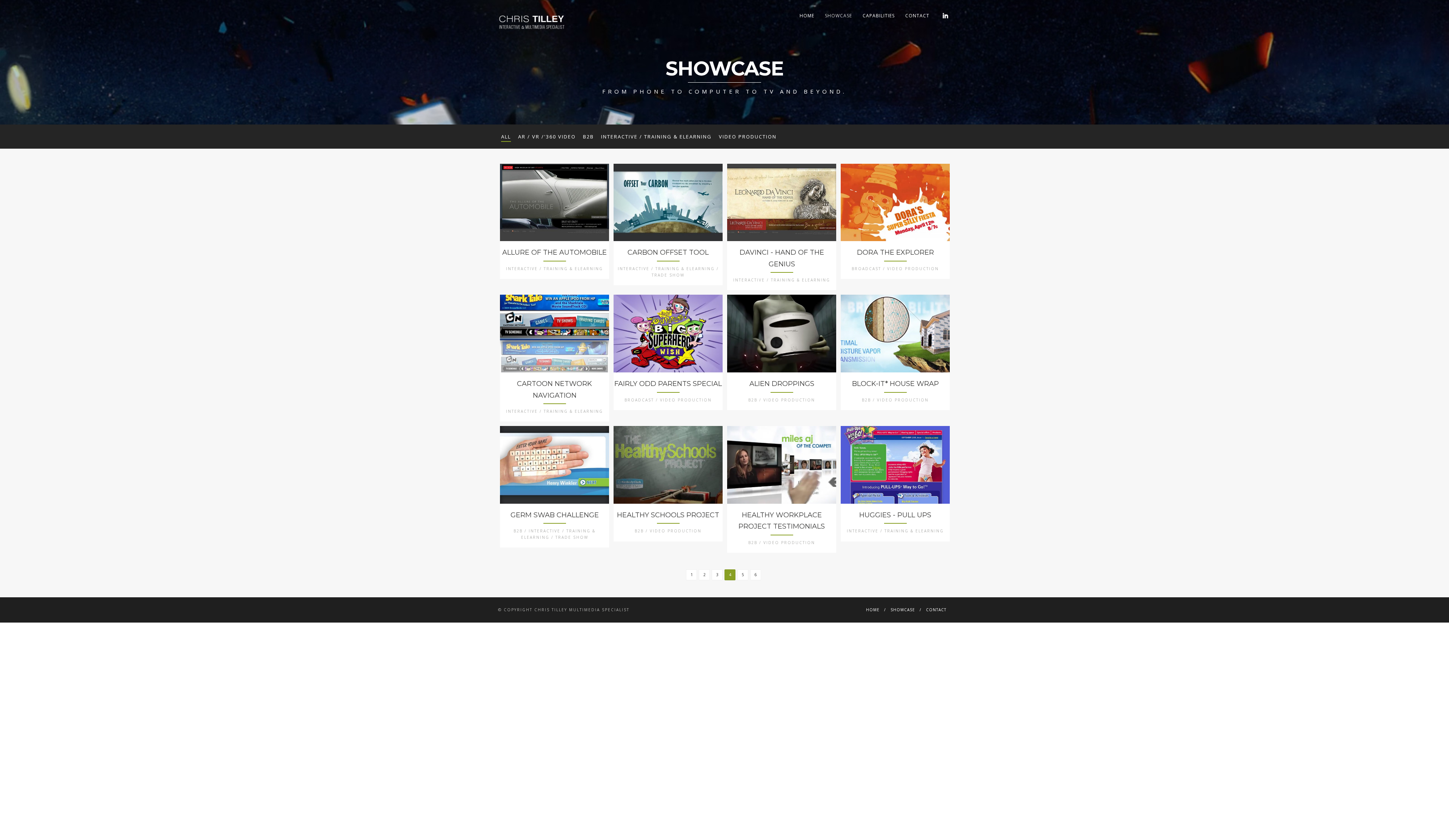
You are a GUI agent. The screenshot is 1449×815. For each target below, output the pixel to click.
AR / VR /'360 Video (547, 136)
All (506, 136)
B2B (588, 136)
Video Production (748, 136)
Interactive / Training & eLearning (656, 136)
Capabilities (879, 15)
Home (807, 15)
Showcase (838, 15)
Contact (917, 15)
